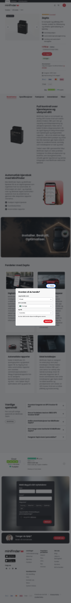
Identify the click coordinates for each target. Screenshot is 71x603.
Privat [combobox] (21, 299)
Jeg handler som (23, 296)
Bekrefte (48, 321)
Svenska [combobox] (22, 313)
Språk (20, 310)
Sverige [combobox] (24, 306)
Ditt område (22, 303)
